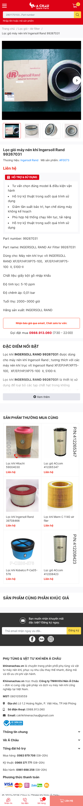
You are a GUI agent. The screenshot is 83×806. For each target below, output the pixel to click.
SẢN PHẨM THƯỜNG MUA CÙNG (30, 418)
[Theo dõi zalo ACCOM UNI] (41, 639)
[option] (41, 80)
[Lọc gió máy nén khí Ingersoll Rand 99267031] (41, 80)
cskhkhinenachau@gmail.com (35, 715)
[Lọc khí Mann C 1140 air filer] (60, 495)
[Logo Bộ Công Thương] (13, 722)
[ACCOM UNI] (41, 5)
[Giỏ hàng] (74, 5)
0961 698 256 (25, 769)
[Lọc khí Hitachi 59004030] (22, 442)
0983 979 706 (26, 755)
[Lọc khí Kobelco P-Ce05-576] (22, 549)
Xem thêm (43, 396)
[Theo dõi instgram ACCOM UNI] (51, 639)
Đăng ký (74, 630)
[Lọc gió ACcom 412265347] (60, 442)
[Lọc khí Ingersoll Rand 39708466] (22, 495)
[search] (77, 14)
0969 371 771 (23, 762)
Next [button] (77, 80)
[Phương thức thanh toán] (26, 785)
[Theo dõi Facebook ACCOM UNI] (32, 639)
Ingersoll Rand (29, 160)
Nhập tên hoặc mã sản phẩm (18, 20)
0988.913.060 (40, 333)
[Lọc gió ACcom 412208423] (60, 549)
